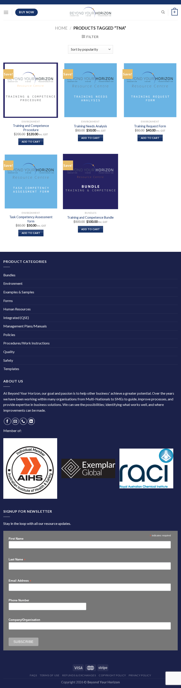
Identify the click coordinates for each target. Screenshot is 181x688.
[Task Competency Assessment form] (30, 181)
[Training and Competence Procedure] (30, 90)
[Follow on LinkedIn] (31, 421)
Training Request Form (150, 126)
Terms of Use (49, 675)
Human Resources (17, 309)
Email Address (20, 581)
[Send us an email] (15, 421)
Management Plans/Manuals (25, 326)
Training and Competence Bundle (90, 217)
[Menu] (6, 12)
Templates (11, 369)
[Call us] (23, 421)
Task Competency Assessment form (31, 219)
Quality (9, 352)
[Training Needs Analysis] (90, 90)
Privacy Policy (140, 675)
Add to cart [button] (31, 141)
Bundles (9, 275)
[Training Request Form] (150, 90)
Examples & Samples (18, 292)
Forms (8, 300)
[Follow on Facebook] (7, 421)
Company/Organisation (24, 619)
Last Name (17, 560)
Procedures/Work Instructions (26, 343)
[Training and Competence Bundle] (90, 181)
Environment (13, 283)
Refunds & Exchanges (79, 675)
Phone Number (19, 600)
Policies (9, 335)
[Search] (163, 12)
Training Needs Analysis (90, 126)
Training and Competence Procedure (31, 128)
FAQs (33, 675)
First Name (16, 538)
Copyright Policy (112, 675)
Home (61, 28)
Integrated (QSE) (16, 317)
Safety (8, 360)
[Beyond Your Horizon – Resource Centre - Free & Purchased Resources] (90, 12)
